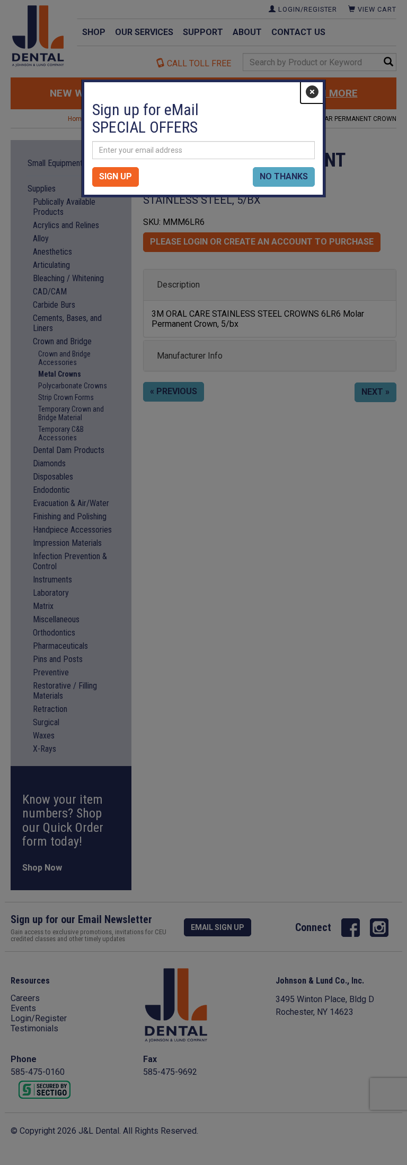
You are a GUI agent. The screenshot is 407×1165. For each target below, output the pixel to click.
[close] (312, 92)
